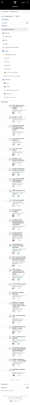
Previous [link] (13, 379)
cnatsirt (13, 131)
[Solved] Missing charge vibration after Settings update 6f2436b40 (19, 349)
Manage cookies (17, 397)
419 (20, 205)
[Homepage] (15, 2)
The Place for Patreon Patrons (19, 192)
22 (20, 311)
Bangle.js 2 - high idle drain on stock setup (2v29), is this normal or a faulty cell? (19, 305)
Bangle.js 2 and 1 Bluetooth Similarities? (18, 159)
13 (20, 144)
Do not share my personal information (15, 398)
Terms (4, 396)
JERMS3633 (15, 295)
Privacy (8, 396)
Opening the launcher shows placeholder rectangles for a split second (18, 128)
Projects (14, 214)
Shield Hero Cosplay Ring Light (18, 293)
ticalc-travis (14, 352)
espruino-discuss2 (16, 201)
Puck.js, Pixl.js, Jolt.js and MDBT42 (19, 262)
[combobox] (15, 23)
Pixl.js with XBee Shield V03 (18, 316)
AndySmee (14, 275)
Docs (26, 396)
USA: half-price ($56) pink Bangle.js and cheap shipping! (18, 180)
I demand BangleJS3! (18, 200)
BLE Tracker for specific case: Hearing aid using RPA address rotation (19, 258)
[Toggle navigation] (2, 2)
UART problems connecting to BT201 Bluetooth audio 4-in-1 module (18, 272)
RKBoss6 (14, 151)
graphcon (14, 285)
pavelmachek (15, 225)
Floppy (13, 141)
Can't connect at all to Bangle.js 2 (18, 139)
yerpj (13, 261)
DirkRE (13, 191)
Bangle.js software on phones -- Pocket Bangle (19, 360)
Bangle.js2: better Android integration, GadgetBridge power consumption (18, 222)
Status (16, 396)
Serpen (13, 339)
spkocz (13, 308)
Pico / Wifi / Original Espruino (19, 249)
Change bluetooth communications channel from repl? (17, 234)
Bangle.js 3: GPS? (17, 117)
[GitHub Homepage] (11, 401)
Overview (5, 11)
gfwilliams (5, 387)
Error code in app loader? (17, 149)
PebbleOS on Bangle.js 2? (18, 370)
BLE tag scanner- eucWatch (17, 210)
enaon (13, 212)
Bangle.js (14, 111)
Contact (11, 397)
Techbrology (14, 171)
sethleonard (14, 109)
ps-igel (13, 248)
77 (20, 375)
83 (20, 121)
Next (18, 379)
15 (20, 186)
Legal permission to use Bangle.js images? (19, 327)
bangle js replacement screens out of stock (18, 169)
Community (21, 396)
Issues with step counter (19, 284)
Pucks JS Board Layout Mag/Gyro (18, 337)
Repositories (14, 11)
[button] (28, 11)
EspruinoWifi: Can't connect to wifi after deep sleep (18, 246)
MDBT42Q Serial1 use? (18, 190)
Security (12, 396)
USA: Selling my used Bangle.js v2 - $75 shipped (18, 107)
